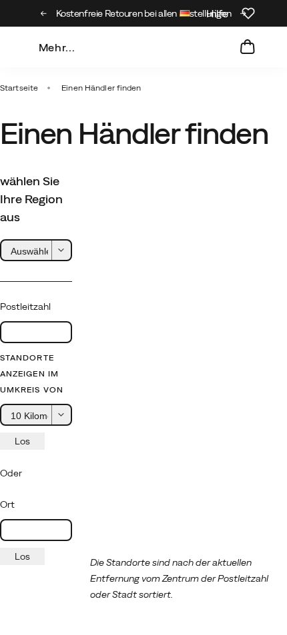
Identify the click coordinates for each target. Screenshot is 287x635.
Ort (7, 504)
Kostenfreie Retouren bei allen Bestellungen (143, 13)
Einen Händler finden (101, 88)
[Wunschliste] (248, 13)
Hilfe (217, 13)
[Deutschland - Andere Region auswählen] (185, 15)
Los (22, 441)
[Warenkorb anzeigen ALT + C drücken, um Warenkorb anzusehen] (247, 47)
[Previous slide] (44, 13)
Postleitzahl (25, 306)
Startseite (19, 88)
